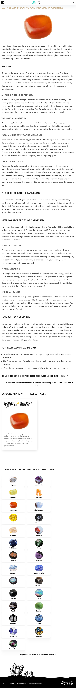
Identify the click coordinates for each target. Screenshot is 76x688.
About (3, 683)
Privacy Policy (21, 683)
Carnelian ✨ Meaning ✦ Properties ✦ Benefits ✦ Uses (18, 405)
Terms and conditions (35, 683)
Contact (11, 683)
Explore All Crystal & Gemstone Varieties (38, 655)
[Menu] (2, 2)
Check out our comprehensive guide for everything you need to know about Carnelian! (39, 384)
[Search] (73, 2)
